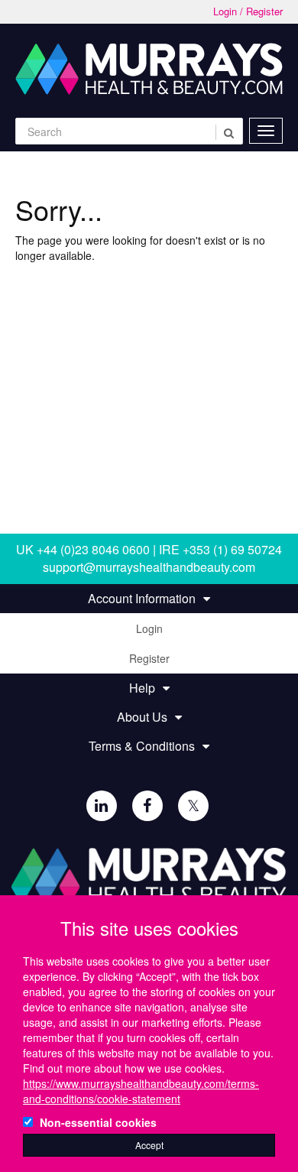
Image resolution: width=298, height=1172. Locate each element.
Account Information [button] (142, 598)
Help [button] (142, 688)
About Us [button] (142, 717)
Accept (149, 1144)
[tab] (149, 598)
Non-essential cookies (98, 1122)
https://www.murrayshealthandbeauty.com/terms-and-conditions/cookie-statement (141, 1091)
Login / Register (248, 11)
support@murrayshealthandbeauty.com (149, 567)
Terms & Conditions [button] (142, 746)
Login (149, 628)
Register (149, 658)
